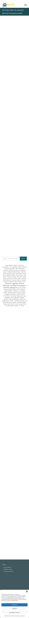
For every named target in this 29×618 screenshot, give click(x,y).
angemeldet (11, 359)
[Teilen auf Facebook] (4, 168)
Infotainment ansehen (8, 571)
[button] (27, 591)
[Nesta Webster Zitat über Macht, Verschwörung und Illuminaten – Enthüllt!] (14, 526)
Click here (20, 134)
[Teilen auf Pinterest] (21, 168)
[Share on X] (12, 168)
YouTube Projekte (7, 579)
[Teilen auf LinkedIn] (25, 168)
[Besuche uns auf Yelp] (25, 172)
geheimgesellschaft (7, 126)
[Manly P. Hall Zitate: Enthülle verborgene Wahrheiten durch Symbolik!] (14, 465)
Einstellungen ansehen (14, 612)
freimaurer (14, 124)
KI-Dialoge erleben (8, 569)
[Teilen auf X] (8, 168)
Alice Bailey (6, 91)
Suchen (23, 258)
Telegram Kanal (7, 581)
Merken (5, 139)
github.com (6, 583)
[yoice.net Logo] (12, 5)
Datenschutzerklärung (16, 615)
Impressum (23, 615)
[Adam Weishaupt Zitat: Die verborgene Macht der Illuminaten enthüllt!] (14, 402)
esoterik (20, 126)
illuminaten (20, 124)
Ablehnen (14, 608)
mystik (4, 128)
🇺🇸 (16, 134)
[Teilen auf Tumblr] (4, 172)
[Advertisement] (14, 238)
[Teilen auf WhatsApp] (17, 168)
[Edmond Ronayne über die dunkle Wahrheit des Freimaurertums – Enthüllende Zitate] (14, 371)
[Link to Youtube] (15, 176)
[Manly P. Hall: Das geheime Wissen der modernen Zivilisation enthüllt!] (14, 496)
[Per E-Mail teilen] (21, 172)
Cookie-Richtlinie (7, 615)
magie (16, 126)
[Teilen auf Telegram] (17, 172)
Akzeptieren (14, 604)
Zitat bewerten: (15, 146)
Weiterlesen (5, 392)
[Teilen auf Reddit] (12, 172)
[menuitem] (25, 5)
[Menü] (25, 5)
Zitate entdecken (7, 567)
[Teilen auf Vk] (8, 172)
